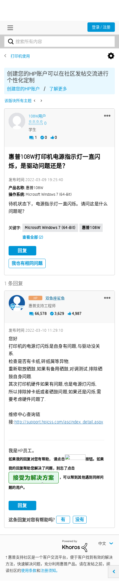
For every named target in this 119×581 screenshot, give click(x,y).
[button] (107, 115)
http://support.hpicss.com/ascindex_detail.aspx (58, 422)
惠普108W (91, 227)
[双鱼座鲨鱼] (17, 303)
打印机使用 (20, 56)
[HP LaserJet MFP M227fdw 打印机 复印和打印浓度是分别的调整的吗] (35, 100)
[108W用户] (17, 121)
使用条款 (29, 570)
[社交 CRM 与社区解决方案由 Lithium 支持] (74, 545)
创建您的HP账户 (23, 89)
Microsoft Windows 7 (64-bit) (50, 227)
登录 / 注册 (101, 27)
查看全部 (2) (32, 237)
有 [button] (63, 519)
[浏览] (9, 28)
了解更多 (58, 89)
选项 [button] (111, 56)
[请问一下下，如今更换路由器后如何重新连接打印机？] (40, 100)
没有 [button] (79, 519)
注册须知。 (50, 570)
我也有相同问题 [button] (27, 263)
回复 (22, 250)
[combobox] (59, 41)
